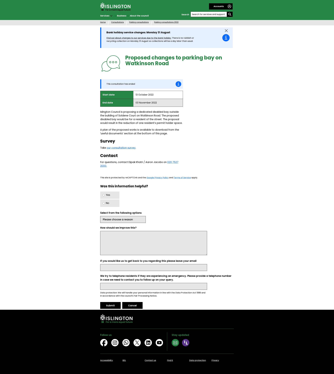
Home (103, 22)
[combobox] (209, 14)
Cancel (132, 305)
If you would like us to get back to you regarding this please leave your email (148, 261)
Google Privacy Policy (158, 177)
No (107, 203)
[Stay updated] (177, 343)
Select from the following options (121, 213)
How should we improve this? (118, 228)
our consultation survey (121, 148)
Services (104, 16)
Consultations (117, 22)
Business (121, 16)
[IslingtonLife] (187, 343)
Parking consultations (139, 22)
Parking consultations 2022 (166, 22)
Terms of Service (182, 177)
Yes (108, 195)
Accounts (219, 6)
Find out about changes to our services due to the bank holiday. (138, 37)
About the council (139, 16)
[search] (230, 14)
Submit (110, 305)
